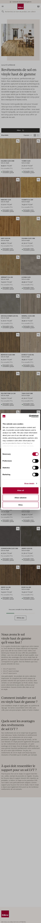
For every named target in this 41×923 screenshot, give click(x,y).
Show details (29, 483)
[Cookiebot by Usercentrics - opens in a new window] (29, 416)
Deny (20, 505)
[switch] (35, 461)
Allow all (20, 490)
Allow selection (20, 498)
